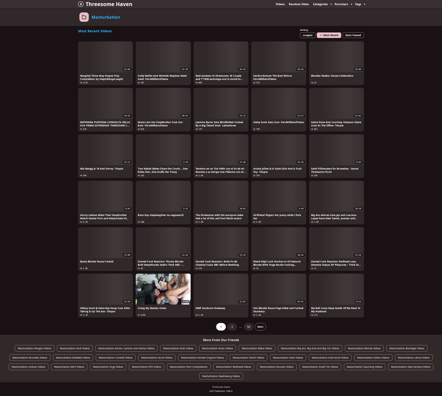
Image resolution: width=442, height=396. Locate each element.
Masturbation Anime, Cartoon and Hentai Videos (126, 348)
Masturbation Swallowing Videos (221, 376)
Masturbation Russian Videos (277, 366)
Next (260, 326)
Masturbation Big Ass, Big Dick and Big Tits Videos (310, 348)
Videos (280, 4)
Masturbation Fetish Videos (248, 357)
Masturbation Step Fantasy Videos (410, 366)
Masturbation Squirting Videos (364, 366)
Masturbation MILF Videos (69, 366)
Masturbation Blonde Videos (364, 348)
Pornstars (341, 4)
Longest (308, 35)
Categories (320, 4)
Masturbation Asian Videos (217, 348)
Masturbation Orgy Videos (108, 366)
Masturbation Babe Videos (257, 348)
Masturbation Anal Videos (75, 348)
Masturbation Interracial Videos (330, 357)
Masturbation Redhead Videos (233, 366)
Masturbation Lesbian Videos (28, 366)
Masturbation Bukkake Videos (73, 357)
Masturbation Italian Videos (373, 357)
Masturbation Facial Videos (156, 357)
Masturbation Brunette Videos (29, 357)
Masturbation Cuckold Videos (116, 357)
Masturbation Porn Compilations (189, 366)
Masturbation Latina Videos (414, 357)
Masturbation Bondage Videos (406, 348)
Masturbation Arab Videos (178, 348)
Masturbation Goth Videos (288, 357)
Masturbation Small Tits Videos (320, 366)
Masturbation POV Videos (146, 366)
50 (248, 327)
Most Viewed (353, 35)
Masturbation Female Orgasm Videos (202, 357)
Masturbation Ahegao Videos (34, 348)
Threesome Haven (109, 4)
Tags (358, 4)
